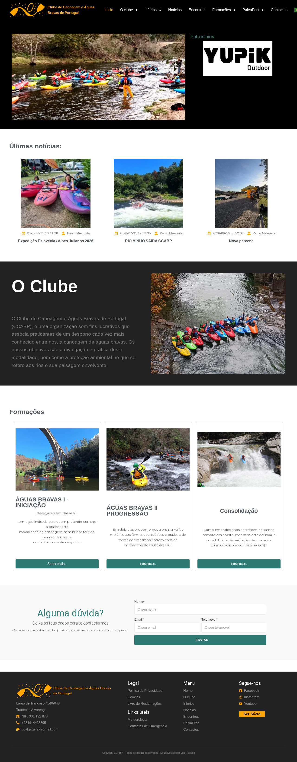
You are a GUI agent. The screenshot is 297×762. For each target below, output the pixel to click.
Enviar (202, 640)
